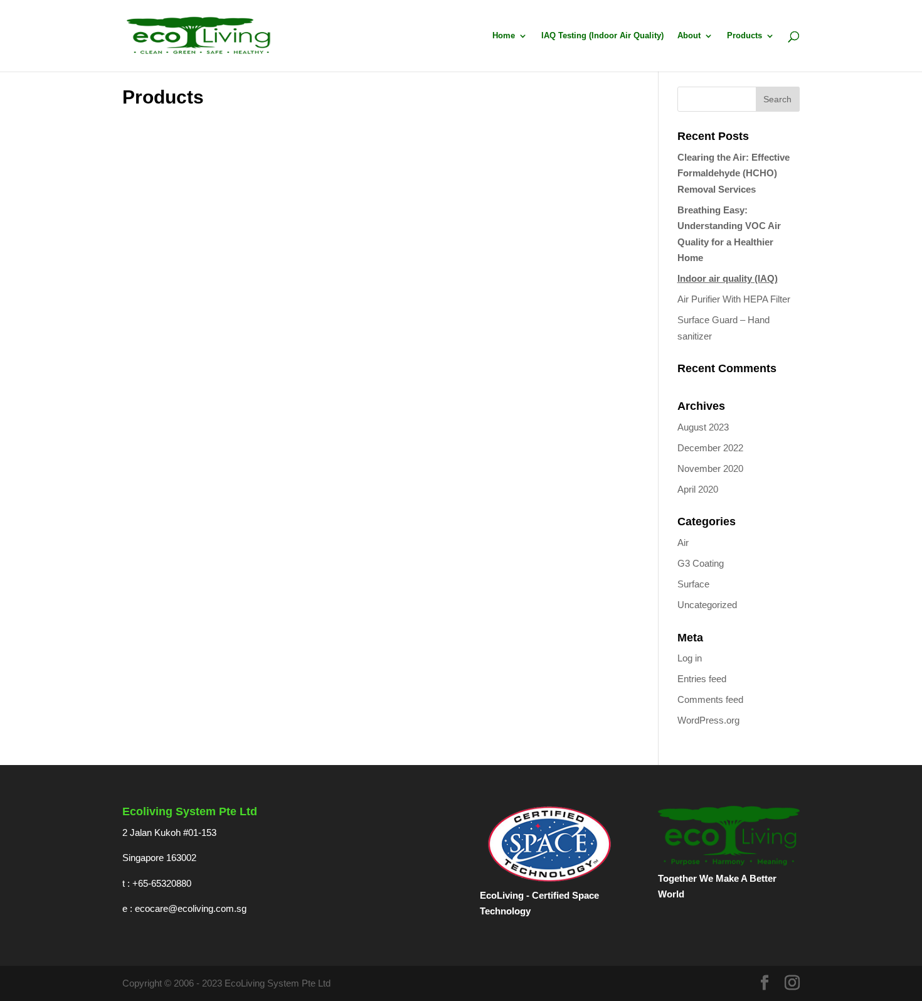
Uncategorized (707, 604)
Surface (693, 584)
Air (683, 542)
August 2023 (703, 427)
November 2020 (710, 468)
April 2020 (697, 489)
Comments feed (710, 699)
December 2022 (710, 447)
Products (744, 35)
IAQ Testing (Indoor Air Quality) (602, 35)
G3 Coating (700, 563)
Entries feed (701, 678)
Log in (689, 658)
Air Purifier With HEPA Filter (733, 299)
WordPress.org (708, 720)
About (689, 35)
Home (503, 35)
